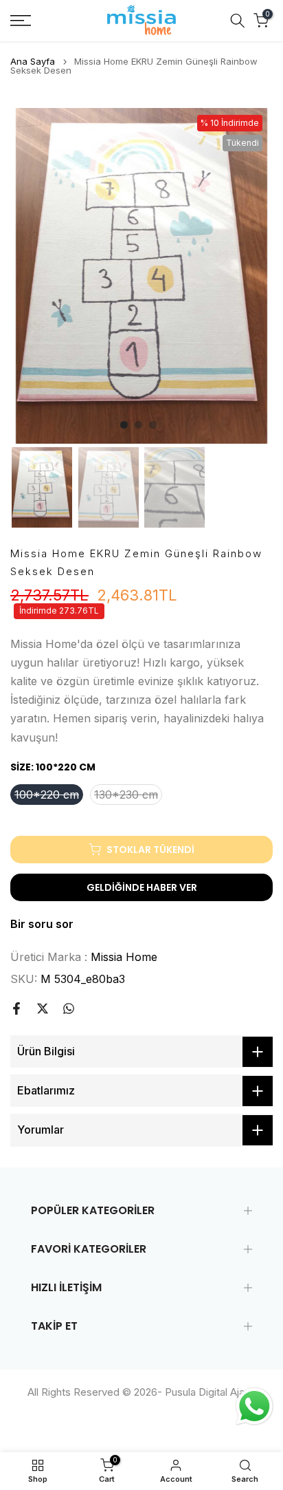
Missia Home (124, 957)
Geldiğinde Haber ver (142, 887)
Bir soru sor (41, 924)
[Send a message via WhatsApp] (254, 1406)
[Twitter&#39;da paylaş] (42, 1008)
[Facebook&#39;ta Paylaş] (16, 1008)
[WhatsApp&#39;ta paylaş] (69, 1008)
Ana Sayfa (32, 61)
